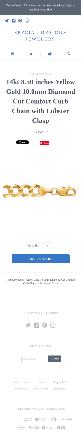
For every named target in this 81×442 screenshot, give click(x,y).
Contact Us (43, 382)
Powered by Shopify (55, 408)
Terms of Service (40, 388)
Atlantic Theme (23, 408)
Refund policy (59, 388)
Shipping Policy (60, 382)
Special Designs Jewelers (40, 35)
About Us (28, 382)
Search (16, 382)
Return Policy (21, 388)
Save (46, 142)
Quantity (33, 245)
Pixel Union (39, 408)
